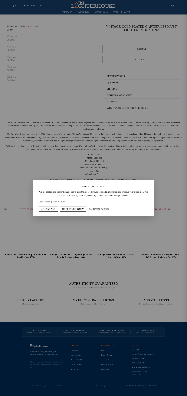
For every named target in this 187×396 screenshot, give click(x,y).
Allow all (48, 209)
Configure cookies (99, 209)
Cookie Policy (44, 202)
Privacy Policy (59, 202)
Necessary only (73, 209)
